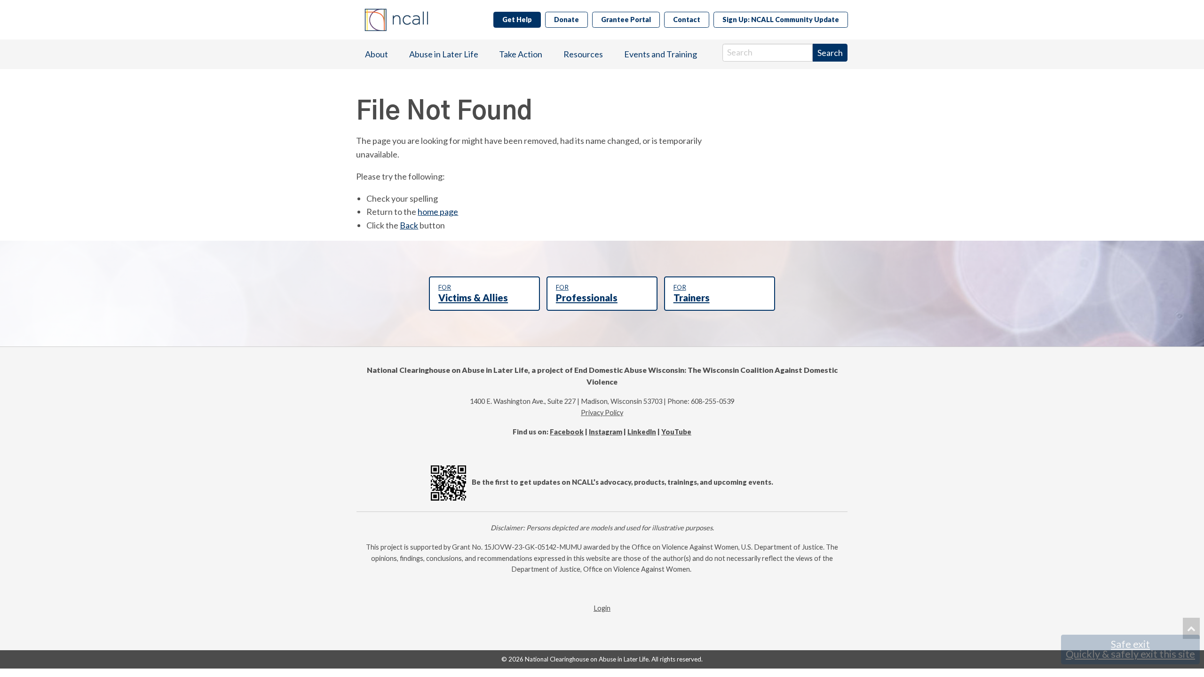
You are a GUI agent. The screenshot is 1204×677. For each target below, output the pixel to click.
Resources (583, 54)
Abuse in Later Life (443, 54)
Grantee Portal (626, 20)
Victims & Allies (473, 293)
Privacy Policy (602, 413)
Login (602, 608)
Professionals (587, 293)
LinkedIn (641, 432)
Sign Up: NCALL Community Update (780, 20)
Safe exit (1130, 649)
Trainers (691, 293)
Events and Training (660, 54)
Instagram (605, 432)
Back (409, 225)
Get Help (517, 20)
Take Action (520, 54)
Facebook (567, 432)
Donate (566, 20)
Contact (686, 20)
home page (438, 211)
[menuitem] (376, 54)
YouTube (676, 432)
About (376, 54)
